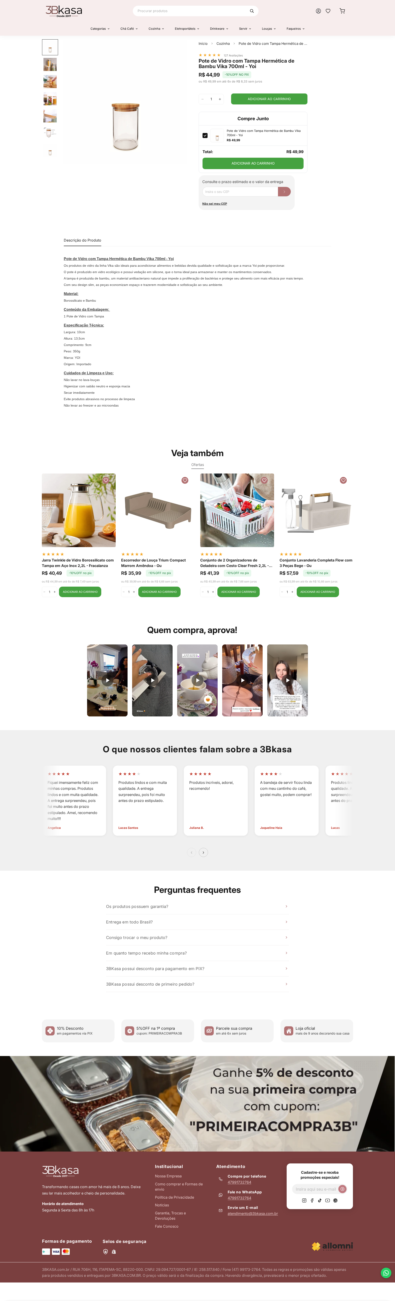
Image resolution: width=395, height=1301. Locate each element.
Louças (267, 28)
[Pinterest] (335, 1200)
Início (203, 43)
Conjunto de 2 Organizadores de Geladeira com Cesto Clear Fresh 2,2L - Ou (234, 563)
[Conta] (318, 11)
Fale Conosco (167, 1226)
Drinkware (217, 28)
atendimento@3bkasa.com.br (253, 1213)
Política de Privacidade (174, 1197)
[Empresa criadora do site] (332, 1246)
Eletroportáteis (185, 28)
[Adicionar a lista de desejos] (179, 47)
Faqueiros (294, 28)
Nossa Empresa (168, 1176)
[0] (342, 11)
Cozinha (154, 28)
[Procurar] (252, 11)
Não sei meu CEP (214, 203)
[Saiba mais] (197, 1104)
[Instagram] (304, 1200)
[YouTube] (327, 1200)
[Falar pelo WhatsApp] (386, 1273)
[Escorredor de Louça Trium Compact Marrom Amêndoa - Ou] (158, 510)
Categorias (98, 28)
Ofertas (197, 464)
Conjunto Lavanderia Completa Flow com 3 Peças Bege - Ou (316, 563)
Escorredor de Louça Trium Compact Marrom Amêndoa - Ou (153, 563)
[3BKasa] (63, 11)
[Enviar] (342, 1189)
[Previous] (26, 510)
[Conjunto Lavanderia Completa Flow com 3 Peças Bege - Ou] (316, 510)
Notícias (162, 1205)
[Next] (369, 510)
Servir (243, 28)
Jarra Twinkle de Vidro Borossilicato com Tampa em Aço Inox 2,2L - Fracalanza (78, 563)
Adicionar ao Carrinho (253, 163)
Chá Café (127, 28)
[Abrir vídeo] (107, 680)
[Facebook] (312, 1200)
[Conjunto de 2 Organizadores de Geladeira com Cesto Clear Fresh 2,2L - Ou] (237, 510)
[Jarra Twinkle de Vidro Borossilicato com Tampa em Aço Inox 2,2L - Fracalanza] (79, 510)
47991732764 (239, 1182)
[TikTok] (320, 1200)
